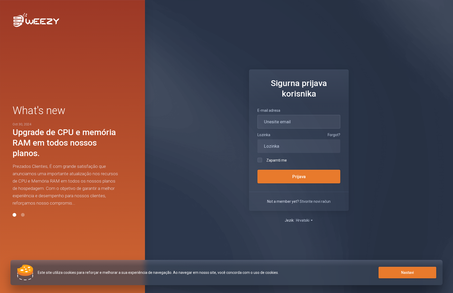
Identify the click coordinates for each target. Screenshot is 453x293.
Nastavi (407, 272)
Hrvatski (303, 220)
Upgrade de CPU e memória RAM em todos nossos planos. (64, 142)
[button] (14, 215)
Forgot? (334, 135)
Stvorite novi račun (315, 201)
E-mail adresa (268, 110)
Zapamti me (276, 160)
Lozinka (263, 135)
